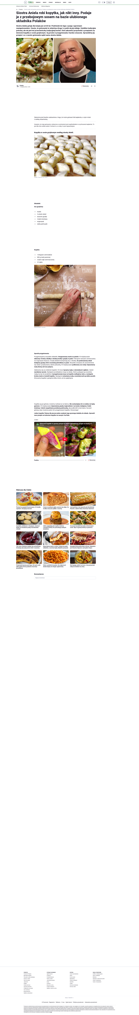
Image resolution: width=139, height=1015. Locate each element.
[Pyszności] (32, 2)
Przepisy (38, 2)
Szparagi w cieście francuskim (99, 978)
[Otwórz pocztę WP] (99, 2)
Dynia (48, 981)
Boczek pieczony (27, 991)
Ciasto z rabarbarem (97, 980)
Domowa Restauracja (34, 6)
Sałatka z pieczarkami (28, 993)
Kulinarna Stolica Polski (21, 6)
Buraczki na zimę (50, 985)
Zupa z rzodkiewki (96, 975)
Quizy (69, 2)
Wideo (64, 2)
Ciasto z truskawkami (97, 981)
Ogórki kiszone (49, 973)
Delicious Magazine (45, 6)
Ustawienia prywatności (90, 1002)
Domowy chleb (73, 986)
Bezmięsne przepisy (27, 975)
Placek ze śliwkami (73, 980)
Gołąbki (25, 983)
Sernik (71, 975)
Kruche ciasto (72, 977)
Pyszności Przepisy (27, 973)
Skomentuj (86, 86)
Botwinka (94, 977)
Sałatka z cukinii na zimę (51, 988)
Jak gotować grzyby (51, 980)
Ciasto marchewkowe (74, 973)
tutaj (51, 1012)
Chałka (71, 983)
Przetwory (49, 975)
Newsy (44, 2)
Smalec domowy (27, 985)
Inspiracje (58, 2)
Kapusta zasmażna (27, 986)
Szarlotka (71, 981)
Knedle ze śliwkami (50, 986)
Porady (51, 2)
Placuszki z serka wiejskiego (29, 977)
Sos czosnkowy (27, 989)
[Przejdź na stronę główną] (25, 3)
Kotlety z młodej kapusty (97, 973)
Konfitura (48, 983)
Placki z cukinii (50, 978)
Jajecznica (26, 981)
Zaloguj (109, 2)
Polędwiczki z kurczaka (28, 988)
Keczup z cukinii (27, 978)
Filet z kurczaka (27, 980)
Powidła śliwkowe (50, 977)
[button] (103, 2)
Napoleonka (72, 978)
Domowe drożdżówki (74, 985)
